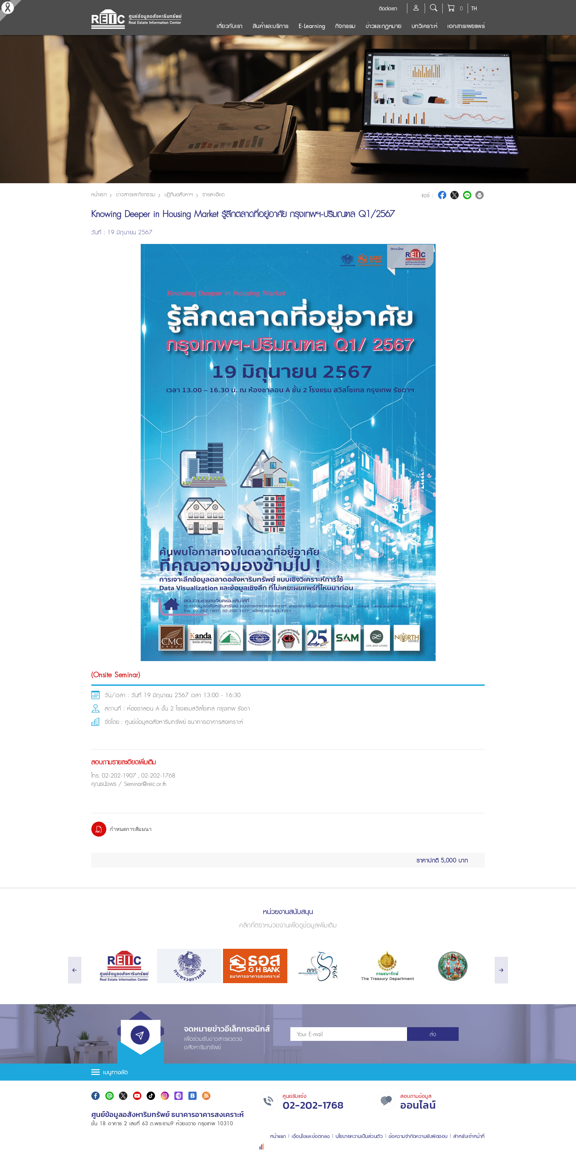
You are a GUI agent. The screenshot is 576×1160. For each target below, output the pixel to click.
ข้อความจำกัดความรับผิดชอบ (418, 1136)
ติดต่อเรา (388, 8)
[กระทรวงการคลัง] (189, 966)
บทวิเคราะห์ (425, 26)
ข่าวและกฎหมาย (384, 26)
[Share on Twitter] (454, 195)
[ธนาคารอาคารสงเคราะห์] (255, 966)
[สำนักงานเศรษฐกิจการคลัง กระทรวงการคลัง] (321, 966)
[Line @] (109, 1096)
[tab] (288, 1072)
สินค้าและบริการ (271, 26)
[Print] (479, 195)
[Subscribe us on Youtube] (137, 1096)
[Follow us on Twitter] (123, 1096)
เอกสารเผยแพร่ (466, 26)
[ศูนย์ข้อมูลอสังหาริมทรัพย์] (123, 966)
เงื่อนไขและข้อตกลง (311, 1136)
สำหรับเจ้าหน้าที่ (469, 1136)
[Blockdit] (192, 1096)
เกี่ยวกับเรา (230, 26)
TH (474, 8)
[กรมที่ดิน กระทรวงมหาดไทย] (452, 966)
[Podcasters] (178, 1096)
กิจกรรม (345, 26)
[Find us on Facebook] (95, 1096)
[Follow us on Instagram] (165, 1096)
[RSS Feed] (206, 1096)
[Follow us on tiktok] (151, 1096)
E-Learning (312, 26)
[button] (288, 1072)
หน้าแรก (99, 194)
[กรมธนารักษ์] (386, 966)
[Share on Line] (467, 195)
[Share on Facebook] (442, 195)
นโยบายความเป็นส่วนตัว (359, 1136)
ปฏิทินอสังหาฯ (179, 194)
